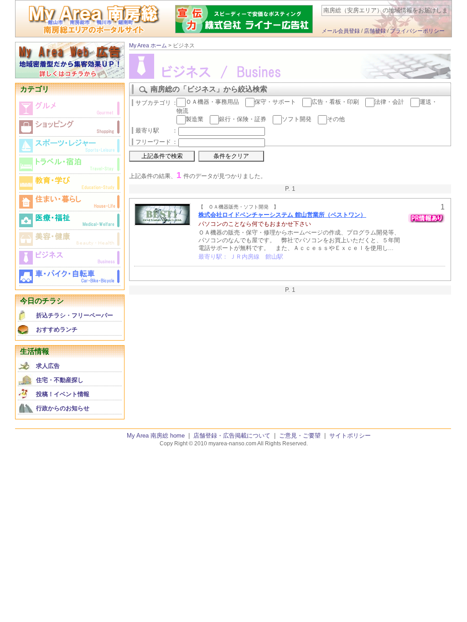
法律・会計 (389, 101)
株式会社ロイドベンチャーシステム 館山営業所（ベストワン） (282, 214)
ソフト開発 (296, 119)
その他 (336, 119)
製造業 (194, 119)
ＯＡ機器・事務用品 (212, 101)
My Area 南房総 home (156, 435)
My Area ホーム (148, 45)
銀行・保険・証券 (242, 119)
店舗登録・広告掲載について (231, 435)
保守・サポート (275, 101)
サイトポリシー (350, 435)
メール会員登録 (341, 31)
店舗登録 (375, 31)
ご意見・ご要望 (300, 435)
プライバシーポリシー (417, 31)
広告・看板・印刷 (335, 101)
